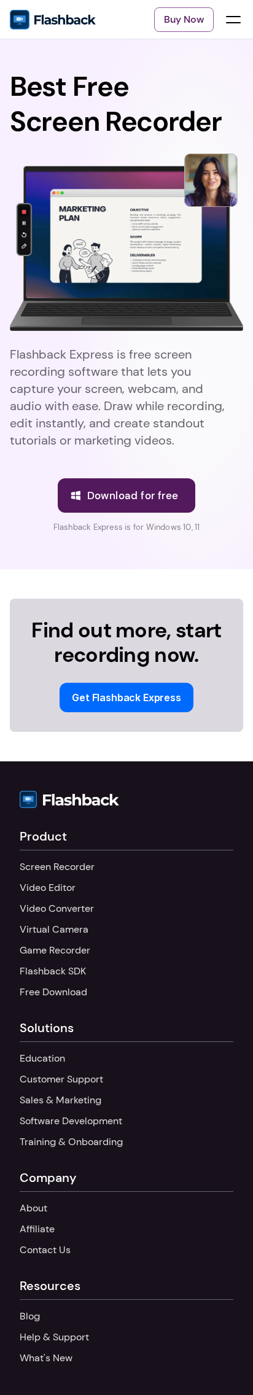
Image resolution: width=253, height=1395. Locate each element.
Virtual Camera (54, 929)
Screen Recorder (57, 866)
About (33, 1208)
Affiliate (37, 1228)
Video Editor (48, 887)
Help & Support (54, 1337)
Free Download (53, 991)
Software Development (71, 1120)
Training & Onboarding (71, 1141)
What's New (46, 1357)
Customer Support (61, 1079)
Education (42, 1058)
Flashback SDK (53, 971)
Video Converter (57, 908)
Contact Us (45, 1249)
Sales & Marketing (60, 1100)
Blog (30, 1316)
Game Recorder (55, 950)
